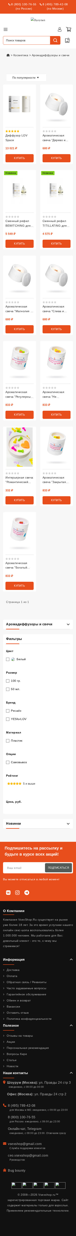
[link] (56, 140)
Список (12, 67)
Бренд (11, 702)
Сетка (6, 67)
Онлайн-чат (16, 1129)
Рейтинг (12, 775)
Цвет (9, 651)
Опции (11, 754)
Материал (13, 732)
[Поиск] (55, 40)
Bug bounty (16, 1170)
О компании (13, 911)
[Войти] (59, 29)
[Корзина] (68, 29)
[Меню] (5, 29)
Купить (19, 158)
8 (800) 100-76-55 (23, 4)
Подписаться (58, 867)
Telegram (34, 1129)
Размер (11, 672)
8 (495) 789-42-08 (55, 4)
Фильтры (14, 639)
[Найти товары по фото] (67, 40)
